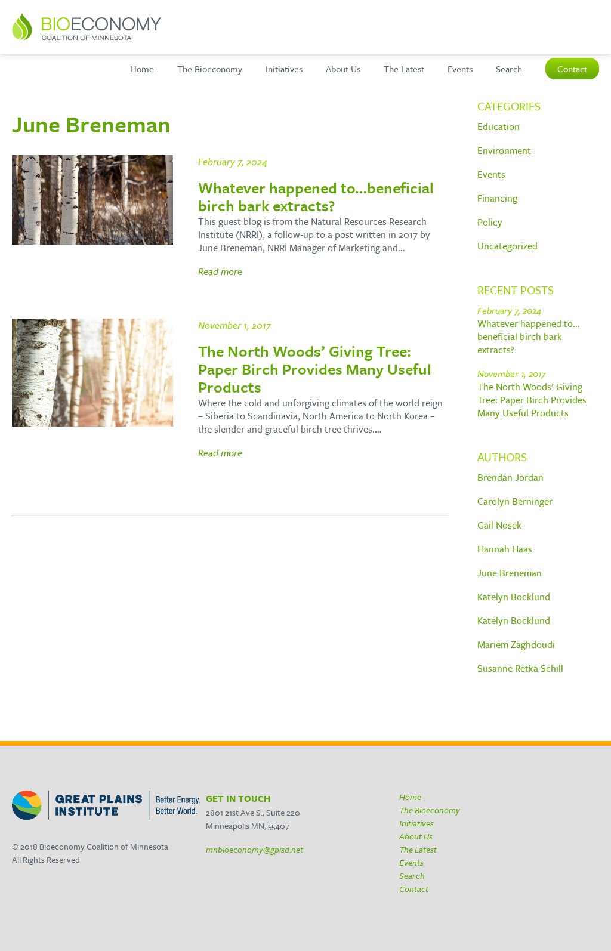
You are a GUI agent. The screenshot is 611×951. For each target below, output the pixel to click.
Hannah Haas (504, 549)
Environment (504, 150)
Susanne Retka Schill (520, 668)
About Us (343, 68)
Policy (489, 222)
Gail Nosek (499, 525)
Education (498, 126)
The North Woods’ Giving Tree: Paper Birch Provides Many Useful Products (532, 399)
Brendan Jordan (510, 477)
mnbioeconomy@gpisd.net (254, 849)
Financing (497, 198)
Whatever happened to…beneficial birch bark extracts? (528, 336)
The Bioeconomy (209, 68)
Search (509, 68)
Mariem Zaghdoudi (516, 644)
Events (460, 68)
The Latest (404, 68)
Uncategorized (507, 246)
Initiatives (284, 68)
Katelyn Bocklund (513, 596)
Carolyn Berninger (515, 501)
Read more (220, 271)
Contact (572, 68)
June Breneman (509, 573)
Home (142, 68)
